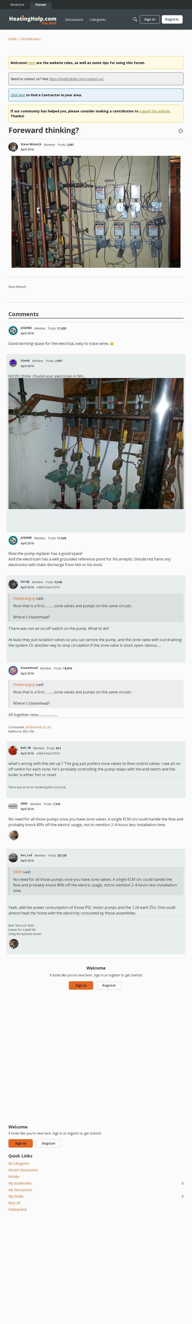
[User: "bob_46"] (13, 750)
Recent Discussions (23, 1170)
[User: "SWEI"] (13, 806)
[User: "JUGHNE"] (13, 330)
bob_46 (26, 748)
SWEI (24, 804)
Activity (13, 1176)
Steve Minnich (31, 144)
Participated (17, 1209)
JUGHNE (26, 328)
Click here (18, 95)
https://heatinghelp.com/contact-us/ (76, 79)
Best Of (14, 1203)
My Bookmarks (96, 1183)
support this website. (155, 111)
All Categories (18, 1163)
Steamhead (29, 668)
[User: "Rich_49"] (13, 943)
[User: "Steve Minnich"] (13, 147)
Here (31, 63)
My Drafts (96, 1196)
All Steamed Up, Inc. (38, 727)
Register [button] (109, 985)
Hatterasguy (24, 598)
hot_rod (26, 855)
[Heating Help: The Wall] (32, 19)
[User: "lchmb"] (13, 363)
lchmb (25, 361)
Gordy (25, 582)
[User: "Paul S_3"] (13, 835)
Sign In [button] (81, 985)
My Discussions (20, 1190)
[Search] (135, 19)
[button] (181, 131)
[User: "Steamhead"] (13, 670)
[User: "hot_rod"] (13, 857)
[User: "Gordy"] (13, 584)
